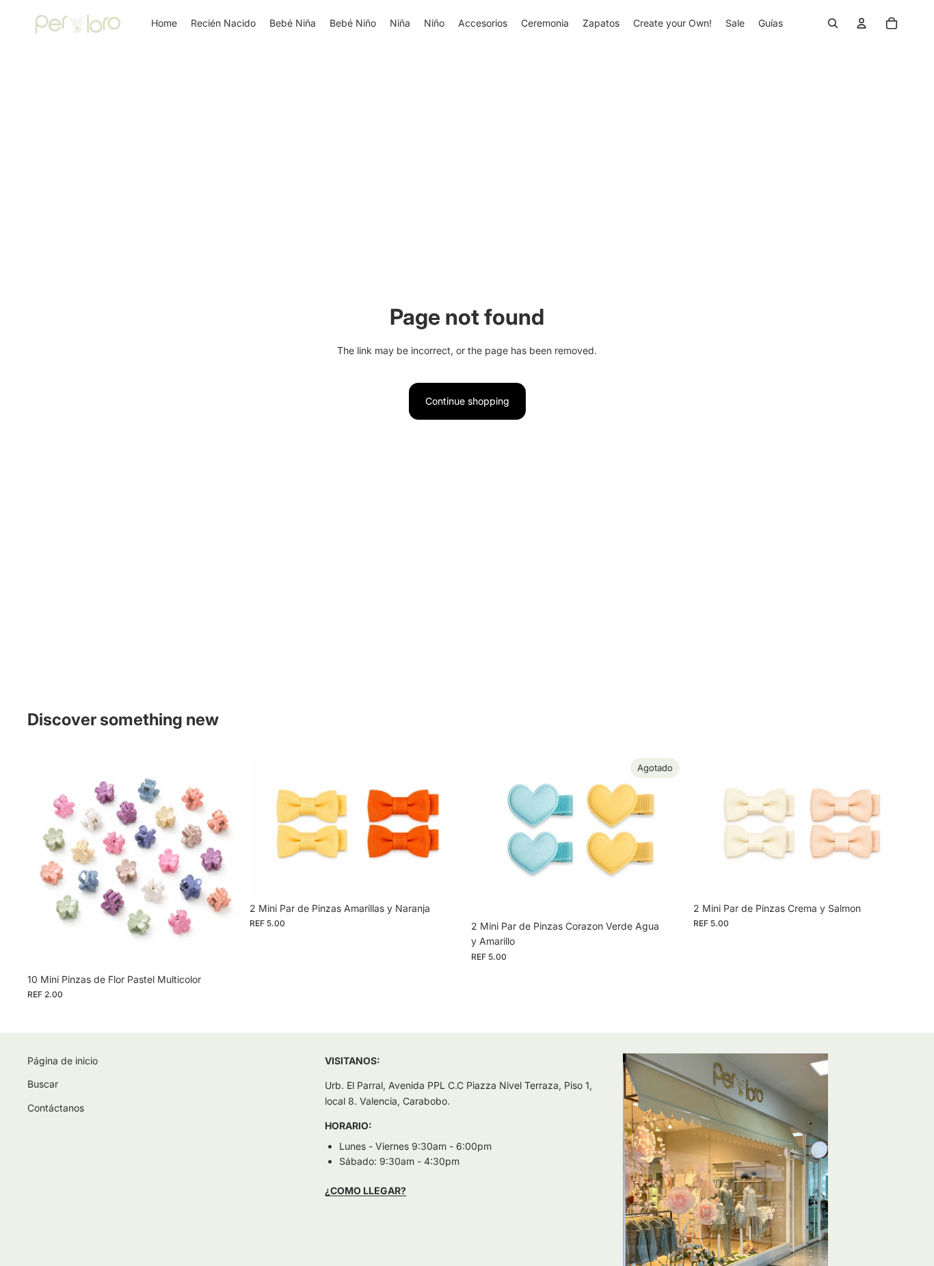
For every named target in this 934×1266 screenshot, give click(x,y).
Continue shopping (467, 401)
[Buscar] (833, 23)
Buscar (42, 1084)
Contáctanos (55, 1107)
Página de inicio (62, 1060)
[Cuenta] (861, 23)
